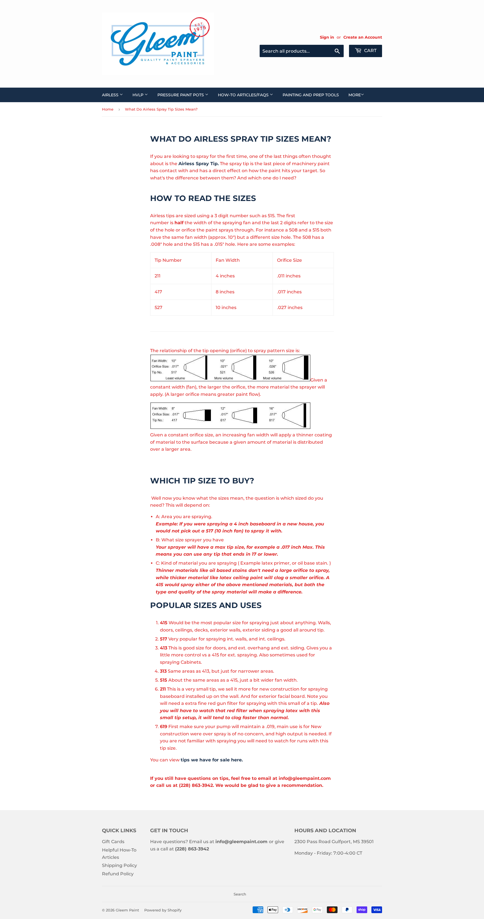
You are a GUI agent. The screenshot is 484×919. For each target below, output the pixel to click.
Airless (111, 94)
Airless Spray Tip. (198, 163)
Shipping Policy (119, 865)
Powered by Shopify (163, 910)
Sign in (327, 37)
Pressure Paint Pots (181, 94)
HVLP (138, 94)
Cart (369, 50)
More (354, 94)
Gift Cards (113, 841)
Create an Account (362, 37)
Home (107, 109)
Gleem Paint (127, 910)
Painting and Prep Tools (311, 94)
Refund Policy (118, 873)
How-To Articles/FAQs (244, 94)
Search (240, 894)
